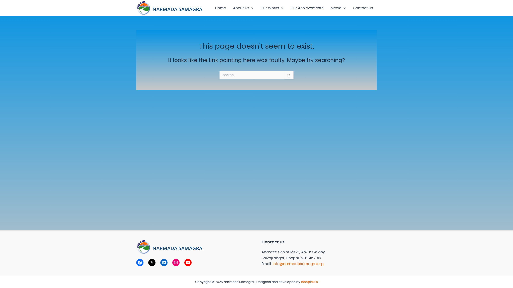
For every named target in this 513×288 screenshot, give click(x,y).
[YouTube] (188, 262)
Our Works (270, 7)
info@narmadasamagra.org (298, 263)
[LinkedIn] (164, 262)
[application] (251, 8)
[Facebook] (139, 262)
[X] (152, 262)
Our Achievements (307, 7)
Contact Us (363, 7)
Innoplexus (309, 282)
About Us (241, 7)
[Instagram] (176, 262)
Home (220, 7)
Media (336, 7)
